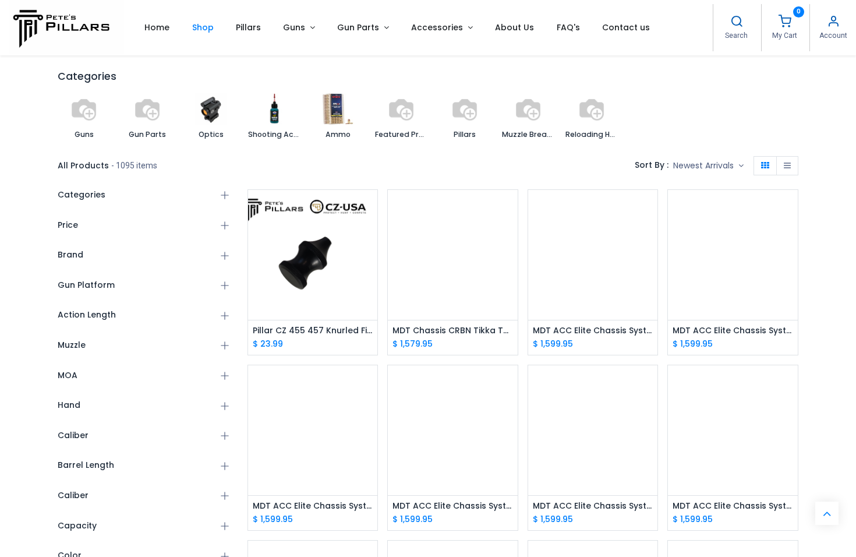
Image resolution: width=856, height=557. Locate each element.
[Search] (736, 22)
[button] (708, 166)
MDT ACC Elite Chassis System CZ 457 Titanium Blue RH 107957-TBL (733, 506)
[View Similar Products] (370, 287)
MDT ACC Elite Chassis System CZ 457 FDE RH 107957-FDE (452, 506)
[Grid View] (765, 166)
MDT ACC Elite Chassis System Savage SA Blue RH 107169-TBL (593, 330)
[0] (785, 22)
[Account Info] (833, 22)
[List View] (787, 166)
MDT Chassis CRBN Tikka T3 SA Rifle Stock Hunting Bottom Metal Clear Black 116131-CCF (452, 330)
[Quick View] (370, 209)
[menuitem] (157, 27)
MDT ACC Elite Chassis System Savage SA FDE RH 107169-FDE (733, 330)
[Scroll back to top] (827, 513)
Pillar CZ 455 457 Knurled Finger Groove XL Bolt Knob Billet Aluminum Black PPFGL (313, 330)
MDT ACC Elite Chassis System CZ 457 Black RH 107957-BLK (593, 506)
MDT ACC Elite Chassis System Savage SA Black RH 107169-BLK (313, 506)
